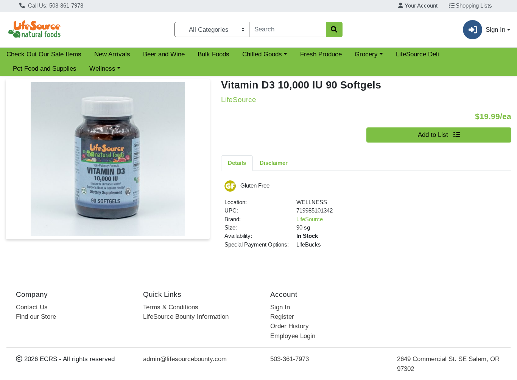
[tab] (237, 163)
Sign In (280, 307)
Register (282, 316)
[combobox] (287, 29)
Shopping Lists (473, 6)
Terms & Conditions (170, 307)
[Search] (334, 29)
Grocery (366, 54)
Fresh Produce (321, 54)
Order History (289, 326)
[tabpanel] (366, 217)
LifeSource (309, 219)
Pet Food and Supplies (44, 68)
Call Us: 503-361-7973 (54, 6)
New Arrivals (112, 54)
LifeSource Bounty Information (186, 316)
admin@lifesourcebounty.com (185, 359)
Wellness (102, 68)
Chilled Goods (262, 54)
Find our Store (36, 316)
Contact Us (32, 307)
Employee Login (292, 336)
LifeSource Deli (417, 54)
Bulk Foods (213, 54)
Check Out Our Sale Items (43, 54)
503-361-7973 (289, 359)
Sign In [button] (495, 29)
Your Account (420, 6)
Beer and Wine (164, 54)
